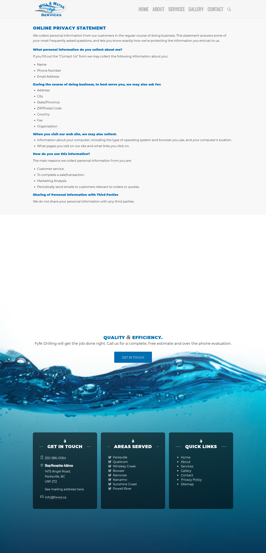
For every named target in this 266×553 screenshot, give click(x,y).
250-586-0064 (55, 458)
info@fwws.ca (55, 497)
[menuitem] (144, 9)
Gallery (186, 471)
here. (80, 489)
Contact (187, 475)
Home (185, 457)
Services (187, 466)
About (185, 462)
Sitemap (187, 484)
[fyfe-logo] (50, 9)
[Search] (229, 9)
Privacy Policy (191, 480)
